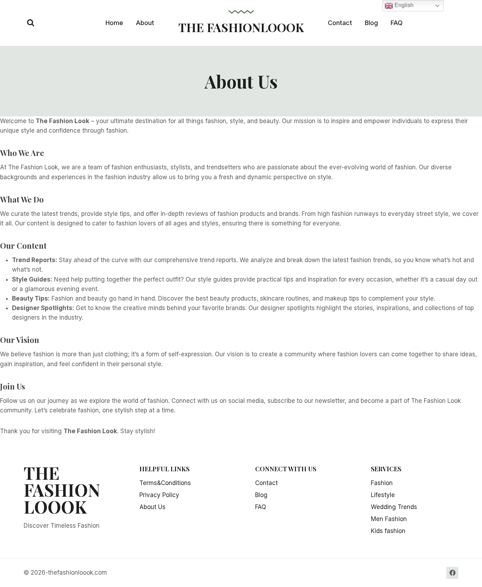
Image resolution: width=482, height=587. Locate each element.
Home (114, 22)
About (145, 22)
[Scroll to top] (469, 559)
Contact (340, 22)
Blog (371, 22)
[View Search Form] (31, 23)
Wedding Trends (394, 506)
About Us (152, 506)
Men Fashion (389, 518)
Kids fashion (388, 530)
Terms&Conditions (165, 482)
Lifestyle (383, 494)
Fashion (382, 482)
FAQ (397, 22)
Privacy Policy (159, 494)
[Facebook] (452, 573)
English (403, 5)
